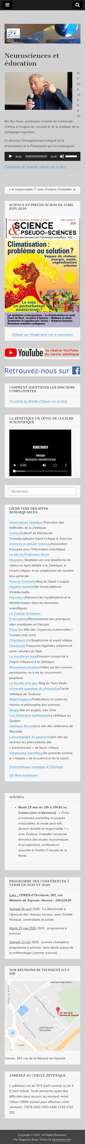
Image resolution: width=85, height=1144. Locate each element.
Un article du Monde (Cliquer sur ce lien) (38, 401)
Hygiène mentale (21, 586)
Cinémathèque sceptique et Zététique (36, 767)
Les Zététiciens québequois (29, 715)
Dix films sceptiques (23, 775)
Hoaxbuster (17, 645)
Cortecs (14, 533)
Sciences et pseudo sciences (30, 544)
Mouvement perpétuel (25, 667)
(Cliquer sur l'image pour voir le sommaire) (42, 334)
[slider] (72, 156)
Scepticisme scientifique (26, 753)
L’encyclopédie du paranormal (30, 737)
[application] (42, 156)
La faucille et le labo (23, 683)
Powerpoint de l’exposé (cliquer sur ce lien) (35, 166)
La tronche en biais (23, 656)
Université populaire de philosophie (34, 688)
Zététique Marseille (23, 726)
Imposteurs (17, 597)
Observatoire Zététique (25, 522)
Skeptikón (16, 560)
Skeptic (14, 710)
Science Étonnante (22, 581)
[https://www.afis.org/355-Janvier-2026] (42, 326)
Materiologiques (20, 699)
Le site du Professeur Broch (29, 554)
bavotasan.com (61, 1139)
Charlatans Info (20, 640)
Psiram (14, 629)
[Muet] (62, 156)
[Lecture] (10, 156)
